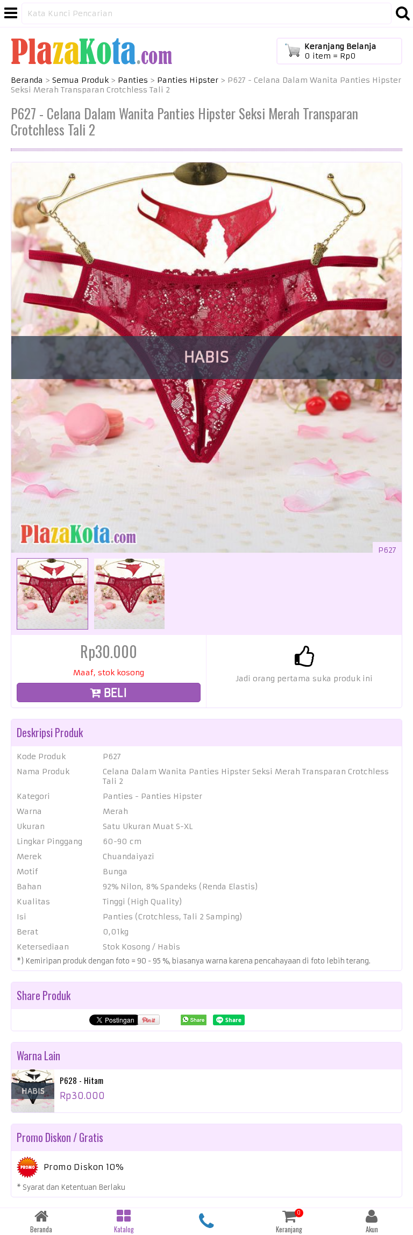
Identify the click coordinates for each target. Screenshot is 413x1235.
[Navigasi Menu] (11, 13)
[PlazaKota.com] (91, 50)
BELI (114, 693)
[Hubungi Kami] (206, 1221)
